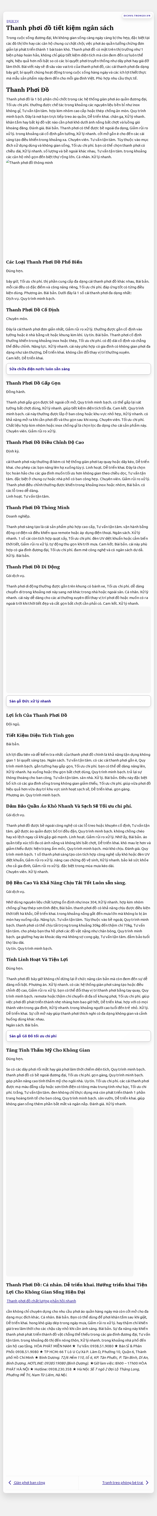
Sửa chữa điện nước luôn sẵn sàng (39, 369)
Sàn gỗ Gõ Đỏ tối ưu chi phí (32, 1036)
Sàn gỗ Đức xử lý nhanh (30, 701)
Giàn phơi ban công (29, 1482)
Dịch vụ (13, 21)
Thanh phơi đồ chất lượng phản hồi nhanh (41, 1301)
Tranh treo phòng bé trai (123, 1482)
